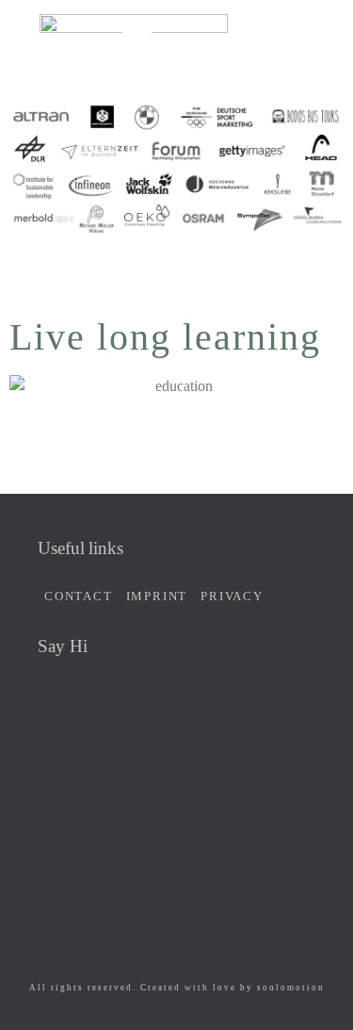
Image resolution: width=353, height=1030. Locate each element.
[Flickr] (255, 698)
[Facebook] (62, 698)
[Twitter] (110, 698)
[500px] (207, 698)
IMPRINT (157, 596)
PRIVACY (232, 596)
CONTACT (78, 596)
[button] (139, 40)
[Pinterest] (62, 746)
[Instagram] (158, 698)
